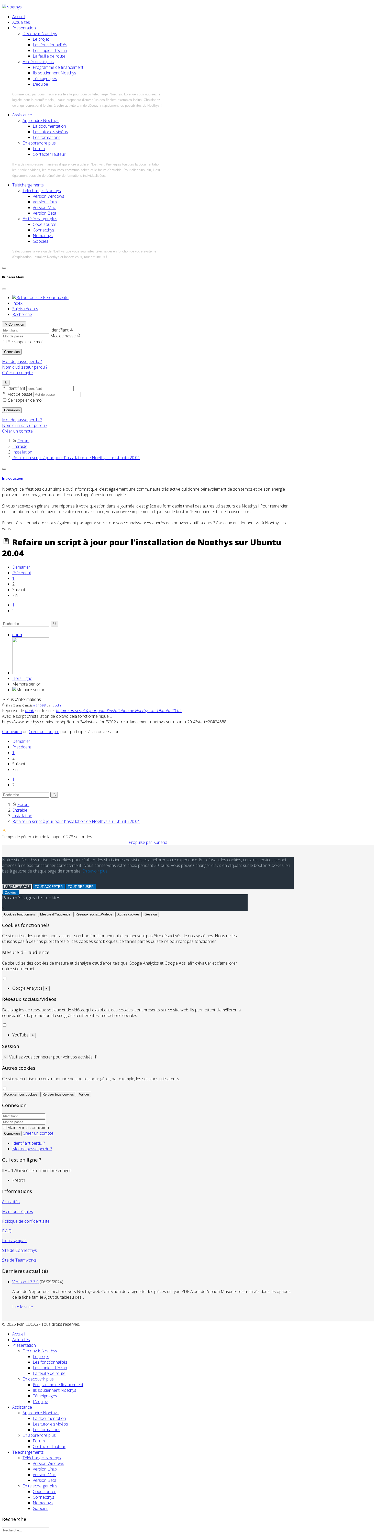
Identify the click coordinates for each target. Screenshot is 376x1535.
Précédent (21, 573)
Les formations (46, 137)
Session (151, 914)
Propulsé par (141, 842)
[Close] (4, 289)
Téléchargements (28, 185)
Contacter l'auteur (49, 154)
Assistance (22, 115)
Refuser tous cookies (58, 1094)
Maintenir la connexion (28, 1127)
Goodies (40, 241)
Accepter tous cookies (20, 1094)
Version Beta (44, 213)
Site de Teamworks (19, 1260)
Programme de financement (58, 67)
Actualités (21, 22)
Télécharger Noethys (42, 190)
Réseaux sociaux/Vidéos (93, 914)
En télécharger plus (40, 219)
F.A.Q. (7, 1231)
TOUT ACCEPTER (49, 887)
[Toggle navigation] (4, 268)
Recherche (22, 314)
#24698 (39, 705)
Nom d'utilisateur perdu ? (24, 367)
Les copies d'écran (50, 50)
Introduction (12, 478)
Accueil (18, 16)
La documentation (49, 126)
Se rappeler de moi (25, 342)
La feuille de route (49, 56)
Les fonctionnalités (50, 45)
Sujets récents (25, 309)
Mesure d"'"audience (55, 914)
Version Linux (45, 202)
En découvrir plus (38, 61)
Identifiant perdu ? (28, 1143)
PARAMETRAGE (17, 887)
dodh (17, 634)
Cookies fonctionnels (19, 914)
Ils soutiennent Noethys (54, 73)
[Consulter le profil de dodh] (30, 673)
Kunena (160, 842)
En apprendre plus (39, 143)
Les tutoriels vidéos (50, 132)
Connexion (12, 352)
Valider (84, 1094)
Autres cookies (128, 914)
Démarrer (21, 567)
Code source (44, 224)
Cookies (11, 893)
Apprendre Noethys (41, 120)
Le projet (41, 39)
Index (17, 303)
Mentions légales (17, 1211)
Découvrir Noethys (40, 33)
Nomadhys (43, 235)
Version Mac (44, 207)
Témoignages (45, 78)
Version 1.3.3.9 (25, 1282)
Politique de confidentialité (26, 1221)
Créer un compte (17, 373)
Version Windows (48, 196)
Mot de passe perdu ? (22, 361)
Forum (39, 148)
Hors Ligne (22, 678)
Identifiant (59, 330)
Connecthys (43, 230)
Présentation (24, 28)
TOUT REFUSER (81, 887)
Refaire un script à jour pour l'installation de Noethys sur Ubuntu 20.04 (119, 710)
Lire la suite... (23, 1307)
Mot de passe (63, 336)
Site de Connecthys (19, 1250)
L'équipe (40, 84)
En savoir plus (94, 871)
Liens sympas (14, 1240)
